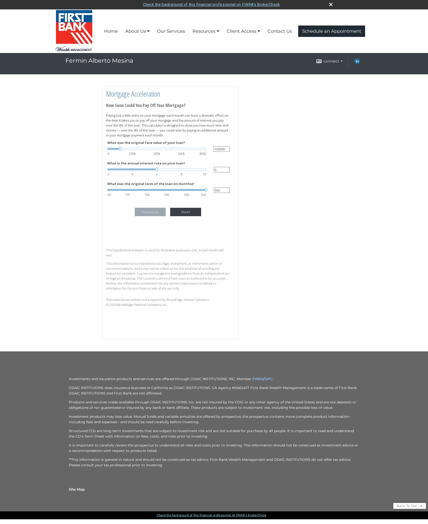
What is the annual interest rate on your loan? (146, 163)
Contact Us (280, 31)
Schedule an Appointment (331, 31)
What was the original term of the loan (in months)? (150, 183)
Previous (150, 212)
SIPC (269, 379)
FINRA (257, 379)
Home (111, 31)
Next (185, 212)
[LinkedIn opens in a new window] (357, 63)
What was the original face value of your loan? (146, 142)
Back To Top (407, 506)
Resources (203, 31)
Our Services (171, 31)
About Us (135, 31)
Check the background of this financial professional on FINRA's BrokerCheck (211, 4)
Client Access (241, 31)
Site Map (77, 489)
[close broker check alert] (331, 4)
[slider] (156, 149)
